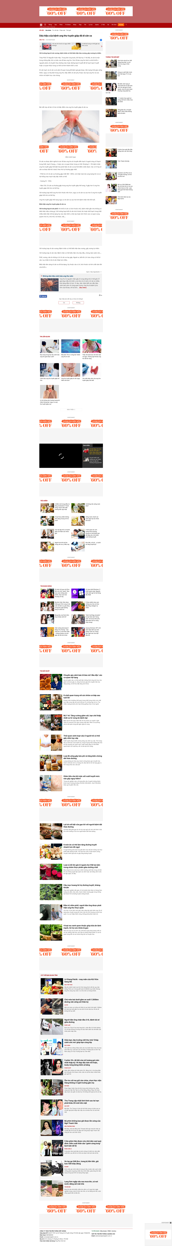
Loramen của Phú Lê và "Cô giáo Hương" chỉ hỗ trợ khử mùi (125, 174)
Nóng (50, 24)
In (101, 295)
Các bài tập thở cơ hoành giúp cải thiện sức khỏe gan (62, 531)
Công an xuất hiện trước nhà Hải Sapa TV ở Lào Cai (125, 73)
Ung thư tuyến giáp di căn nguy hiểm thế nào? (70, 379)
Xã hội (121, 24)
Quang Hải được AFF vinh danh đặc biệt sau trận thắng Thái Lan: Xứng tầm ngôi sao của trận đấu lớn (93, 631)
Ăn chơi (114, 24)
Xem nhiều (86, 445)
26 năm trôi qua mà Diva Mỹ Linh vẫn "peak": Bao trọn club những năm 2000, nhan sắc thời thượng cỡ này (62, 593)
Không (78, 303)
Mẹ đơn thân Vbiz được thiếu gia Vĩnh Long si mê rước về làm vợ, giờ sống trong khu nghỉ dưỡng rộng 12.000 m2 (62, 606)
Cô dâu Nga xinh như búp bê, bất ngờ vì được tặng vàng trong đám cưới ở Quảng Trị (92, 451)
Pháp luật (62, 30)
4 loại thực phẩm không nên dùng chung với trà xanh (62, 518)
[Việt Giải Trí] (41, 24)
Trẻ (85, 24)
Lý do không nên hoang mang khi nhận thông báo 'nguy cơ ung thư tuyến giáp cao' (50, 402)
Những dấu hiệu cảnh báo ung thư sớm (58, 276)
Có (64, 303)
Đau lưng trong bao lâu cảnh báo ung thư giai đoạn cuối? (49, 355)
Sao (56, 24)
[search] (125, 24)
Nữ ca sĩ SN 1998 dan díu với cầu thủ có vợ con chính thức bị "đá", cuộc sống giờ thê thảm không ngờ (125, 188)
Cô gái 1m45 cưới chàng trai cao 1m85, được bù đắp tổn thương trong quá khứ (93, 460)
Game (97, 24)
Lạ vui (90, 24)
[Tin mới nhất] (45, 24)
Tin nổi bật (55, 30)
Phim (60, 24)
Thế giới (68, 30)
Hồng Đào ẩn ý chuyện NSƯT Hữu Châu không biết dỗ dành (125, 111)
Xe (108, 24)
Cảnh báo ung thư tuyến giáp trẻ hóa (49, 379)
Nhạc (74, 24)
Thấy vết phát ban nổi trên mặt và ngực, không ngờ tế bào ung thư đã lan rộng (91, 356)
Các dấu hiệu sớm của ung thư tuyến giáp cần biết (91, 379)
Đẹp (80, 24)
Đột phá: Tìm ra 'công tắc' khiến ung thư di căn (70, 355)
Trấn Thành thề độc (123, 161)
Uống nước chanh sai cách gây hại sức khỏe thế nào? (92, 518)
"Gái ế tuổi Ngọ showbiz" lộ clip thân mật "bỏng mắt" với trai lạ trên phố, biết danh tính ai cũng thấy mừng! (93, 618)
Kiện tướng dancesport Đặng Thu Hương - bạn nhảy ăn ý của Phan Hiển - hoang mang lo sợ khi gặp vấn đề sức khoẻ (62, 631)
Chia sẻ (44, 296)
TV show (68, 24)
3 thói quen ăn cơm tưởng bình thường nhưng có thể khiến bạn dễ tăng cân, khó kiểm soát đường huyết (93, 533)
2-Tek (103, 24)
